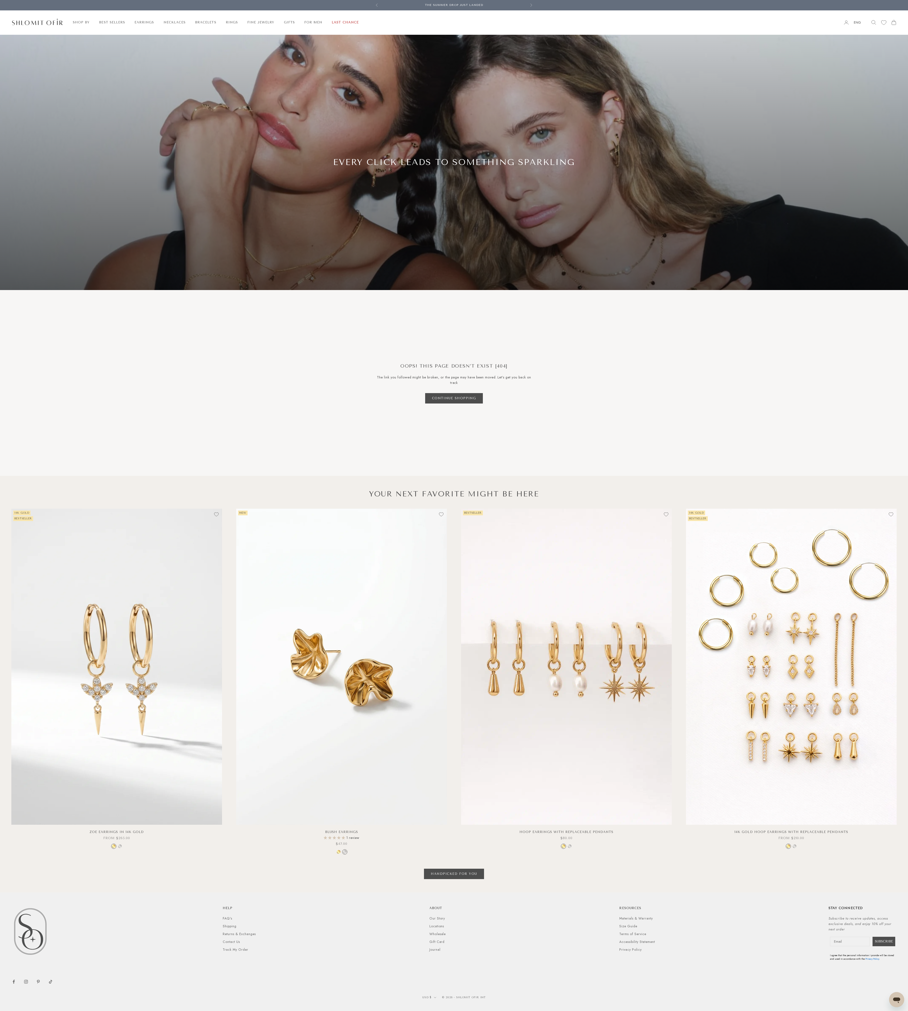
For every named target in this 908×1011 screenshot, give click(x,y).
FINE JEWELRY (261, 22)
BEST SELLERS (112, 22)
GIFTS (289, 22)
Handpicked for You (454, 874)
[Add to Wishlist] (216, 514)
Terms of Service (632, 934)
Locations (436, 926)
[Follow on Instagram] (26, 981)
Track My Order (235, 949)
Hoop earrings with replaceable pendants (566, 832)
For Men (313, 22)
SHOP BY (81, 22)
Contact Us (231, 941)
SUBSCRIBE (884, 941)
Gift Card (437, 941)
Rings (232, 22)
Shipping (229, 926)
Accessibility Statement (637, 941)
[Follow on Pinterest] (38, 981)
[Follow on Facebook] (13, 981)
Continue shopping (454, 398)
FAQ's (227, 918)
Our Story (437, 918)
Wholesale (437, 934)
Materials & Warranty (636, 918)
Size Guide (628, 926)
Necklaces (175, 22)
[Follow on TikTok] (50, 981)
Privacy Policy (630, 949)
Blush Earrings (341, 832)
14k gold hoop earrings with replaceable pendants (791, 832)
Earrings (144, 22)
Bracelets (205, 22)
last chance (345, 22)
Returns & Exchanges (239, 934)
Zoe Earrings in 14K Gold (117, 832)
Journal (435, 949)
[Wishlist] (883, 22)
